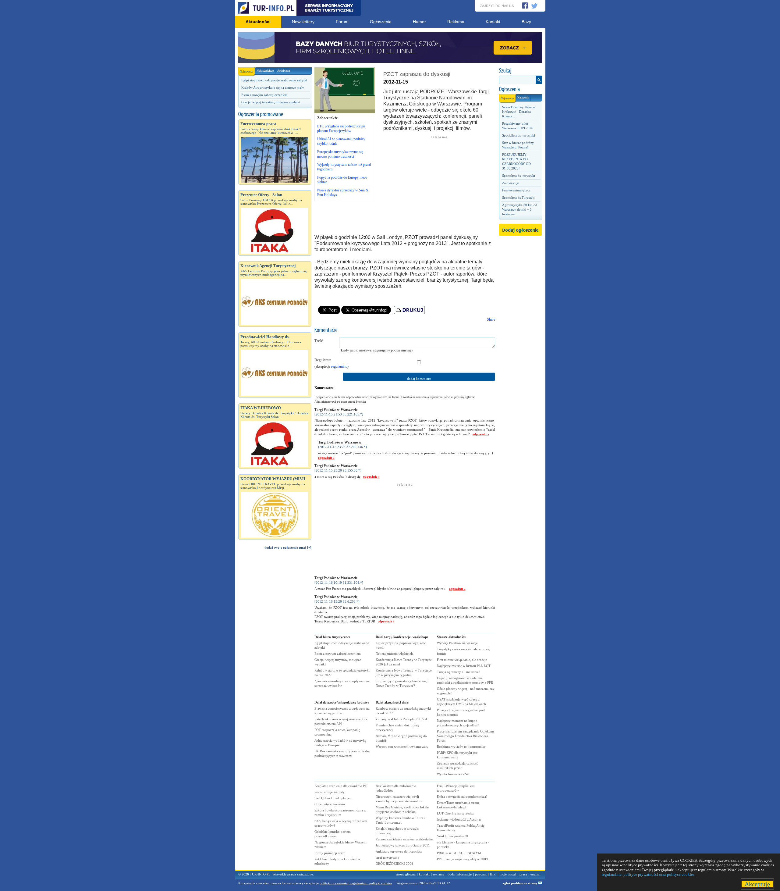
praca (523, 874)
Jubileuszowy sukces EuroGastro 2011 (403, 845)
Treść (318, 341)
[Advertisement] (274, 657)
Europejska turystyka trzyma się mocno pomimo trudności (340, 154)
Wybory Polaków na (457, 643)
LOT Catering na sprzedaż (455, 813)
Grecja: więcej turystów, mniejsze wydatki (270, 102)
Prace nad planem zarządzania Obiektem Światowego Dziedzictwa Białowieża (465, 735)
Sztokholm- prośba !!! (452, 836)
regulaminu (339, 366)
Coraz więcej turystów (330, 804)
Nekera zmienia (394, 653)
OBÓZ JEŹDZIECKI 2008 (394, 863)
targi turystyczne (387, 857)
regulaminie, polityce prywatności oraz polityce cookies (648, 874)
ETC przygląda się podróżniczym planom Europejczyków (341, 128)
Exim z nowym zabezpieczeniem (264, 95)
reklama (438, 874)
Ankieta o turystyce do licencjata (399, 851)
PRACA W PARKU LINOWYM (459, 853)
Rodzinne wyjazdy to (461, 746)
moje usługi (508, 874)
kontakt (424, 874)
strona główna (406, 874)
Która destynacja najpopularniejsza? (462, 796)
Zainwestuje (510, 183)
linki (493, 874)
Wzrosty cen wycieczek (402, 746)
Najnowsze (246, 71)
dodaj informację (460, 874)
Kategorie (523, 97)
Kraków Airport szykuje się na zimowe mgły (272, 87)
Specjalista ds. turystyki (518, 135)
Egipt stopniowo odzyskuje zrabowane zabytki (274, 80)
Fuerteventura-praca (516, 190)
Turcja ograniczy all (458, 672)
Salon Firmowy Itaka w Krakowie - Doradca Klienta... (518, 111)
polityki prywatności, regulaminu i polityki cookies (356, 883)
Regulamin (323, 360)
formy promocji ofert (329, 853)
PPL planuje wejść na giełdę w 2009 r (463, 859)
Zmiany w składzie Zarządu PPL (401, 719)
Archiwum (283, 70)
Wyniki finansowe (453, 774)
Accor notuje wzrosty (329, 792)
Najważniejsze (265, 70)
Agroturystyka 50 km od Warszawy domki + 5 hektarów (519, 209)
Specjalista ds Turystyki (518, 197)
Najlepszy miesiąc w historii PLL (464, 666)
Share (491, 319)
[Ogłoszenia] (520, 89)
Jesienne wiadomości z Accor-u (459, 819)
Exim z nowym (337, 653)
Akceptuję (757, 884)
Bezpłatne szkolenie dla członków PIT (341, 786)
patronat (481, 874)
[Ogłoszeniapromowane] (274, 114)
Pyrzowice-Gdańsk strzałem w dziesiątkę (404, 839)
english (535, 874)
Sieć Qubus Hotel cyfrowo (333, 798)
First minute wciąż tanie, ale (462, 659)
